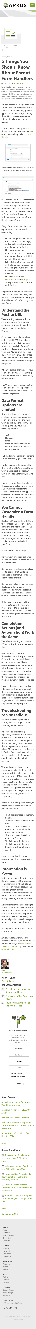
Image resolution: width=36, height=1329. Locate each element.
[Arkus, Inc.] (15, 5)
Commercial (7, 1256)
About (5, 1230)
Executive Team (8, 1235)
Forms (9, 57)
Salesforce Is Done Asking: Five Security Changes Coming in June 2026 (16, 1199)
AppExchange (8, 1293)
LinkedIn (6, 1280)
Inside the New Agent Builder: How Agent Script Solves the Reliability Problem (16, 1177)
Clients (6, 1246)
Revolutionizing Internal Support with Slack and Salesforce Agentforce (16, 1188)
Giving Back (7, 1238)
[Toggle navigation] (32, 5)
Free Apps (6, 1264)
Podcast (5, 1269)
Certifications (7, 1233)
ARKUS (5, 1227)
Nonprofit (6, 1251)
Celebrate (6, 1241)
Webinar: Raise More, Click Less (15, 1118)
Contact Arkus (8, 1300)
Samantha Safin (19, 83)
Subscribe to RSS (9, 1214)
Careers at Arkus (8, 1290)
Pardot (3, 57)
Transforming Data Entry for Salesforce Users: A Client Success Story (16, 1158)
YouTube (6, 1282)
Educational (7, 1254)
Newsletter (7, 1295)
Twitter (5, 1277)
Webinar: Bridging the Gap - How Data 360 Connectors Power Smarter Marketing (17, 1126)
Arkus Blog (6, 1267)
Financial (6, 1248)
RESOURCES (7, 1261)
